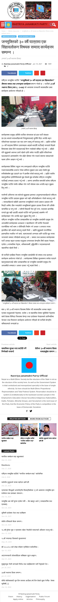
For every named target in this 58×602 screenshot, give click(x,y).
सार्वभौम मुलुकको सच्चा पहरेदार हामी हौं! (15, 482)
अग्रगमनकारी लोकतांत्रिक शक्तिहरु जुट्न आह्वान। (19, 555)
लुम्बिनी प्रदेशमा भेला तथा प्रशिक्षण (13, 513)
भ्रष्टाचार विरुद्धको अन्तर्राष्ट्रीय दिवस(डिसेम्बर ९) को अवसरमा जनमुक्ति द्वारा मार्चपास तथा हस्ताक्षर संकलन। (27, 491)
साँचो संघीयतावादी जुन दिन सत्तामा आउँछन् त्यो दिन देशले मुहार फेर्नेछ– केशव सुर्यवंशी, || (27, 582)
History (19, 596)
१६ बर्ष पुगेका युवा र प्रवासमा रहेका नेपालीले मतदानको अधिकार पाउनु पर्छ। (27, 530)
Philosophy (40, 599)
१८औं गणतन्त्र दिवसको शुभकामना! (13, 538)
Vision (10, 596)
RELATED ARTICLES (18, 419)
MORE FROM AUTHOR (39, 419)
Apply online (18, 599)
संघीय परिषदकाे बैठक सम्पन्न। (12, 521)
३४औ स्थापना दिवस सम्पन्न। (11, 573)
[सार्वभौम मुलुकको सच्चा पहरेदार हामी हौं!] (48, 429)
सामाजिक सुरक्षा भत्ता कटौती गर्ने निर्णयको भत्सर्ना (13, 350)
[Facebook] (27, 411)
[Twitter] (31, 411)
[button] (53, 25)
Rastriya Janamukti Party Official (17, 64)
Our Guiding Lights (26, 36)
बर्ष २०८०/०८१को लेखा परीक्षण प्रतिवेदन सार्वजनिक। (20, 547)
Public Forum (44, 596)
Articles (30, 599)
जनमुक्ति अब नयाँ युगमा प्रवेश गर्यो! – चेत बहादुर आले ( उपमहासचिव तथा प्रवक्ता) (26, 502)
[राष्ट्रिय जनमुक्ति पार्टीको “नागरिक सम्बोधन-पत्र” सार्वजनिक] (29, 429)
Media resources (9, 36)
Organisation (31, 596)
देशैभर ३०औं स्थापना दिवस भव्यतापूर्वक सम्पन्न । (46, 350)
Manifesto (5, 465)
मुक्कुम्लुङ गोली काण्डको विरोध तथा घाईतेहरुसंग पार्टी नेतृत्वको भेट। (25, 564)
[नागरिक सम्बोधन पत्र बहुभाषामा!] (10, 429)
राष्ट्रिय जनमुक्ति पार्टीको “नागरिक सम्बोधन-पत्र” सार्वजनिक (27, 440)
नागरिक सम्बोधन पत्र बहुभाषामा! (12, 456)
